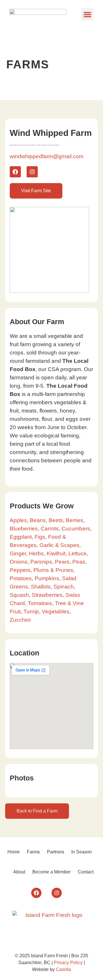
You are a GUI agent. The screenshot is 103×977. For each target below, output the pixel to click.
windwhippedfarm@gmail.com (47, 156)
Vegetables (56, 612)
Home (13, 851)
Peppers (20, 570)
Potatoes (21, 578)
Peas (78, 562)
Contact (86, 871)
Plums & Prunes (53, 570)
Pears (62, 562)
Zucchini (20, 620)
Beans (38, 520)
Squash (19, 595)
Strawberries (47, 595)
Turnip (31, 612)
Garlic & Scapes (59, 545)
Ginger (18, 553)
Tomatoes (40, 603)
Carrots (50, 529)
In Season (81, 851)
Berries (74, 520)
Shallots (41, 587)
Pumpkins (47, 578)
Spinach (64, 587)
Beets (56, 520)
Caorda (63, 969)
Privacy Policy (68, 962)
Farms (33, 851)
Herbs (36, 553)
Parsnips (41, 562)
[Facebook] (15, 171)
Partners (55, 851)
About (19, 871)
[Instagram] (32, 171)
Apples (18, 520)
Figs (40, 537)
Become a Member (51, 871)
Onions (18, 562)
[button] (87, 14)
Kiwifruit (56, 553)
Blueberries (24, 529)
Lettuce (77, 553)
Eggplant (21, 537)
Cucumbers (76, 529)
